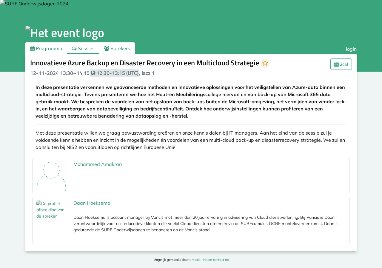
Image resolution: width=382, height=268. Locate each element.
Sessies (86, 48)
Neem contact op (216, 260)
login (351, 49)
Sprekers (119, 48)
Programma (48, 48)
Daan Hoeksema (91, 203)
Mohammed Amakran (97, 164)
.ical (343, 64)
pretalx (195, 260)
